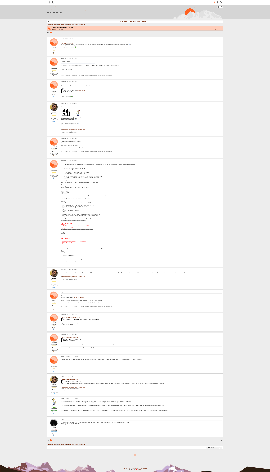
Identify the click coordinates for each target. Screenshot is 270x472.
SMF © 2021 (128, 468)
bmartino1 (54, 67)
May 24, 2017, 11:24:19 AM (69, 398)
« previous (217, 29)
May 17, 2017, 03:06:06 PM (69, 160)
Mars (70, 117)
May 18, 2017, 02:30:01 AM (69, 269)
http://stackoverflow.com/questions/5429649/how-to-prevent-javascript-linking (78, 63)
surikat (54, 29)
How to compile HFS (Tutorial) (79, 129)
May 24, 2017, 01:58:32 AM (69, 376)
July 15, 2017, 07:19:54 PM (69, 419)
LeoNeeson (54, 112)
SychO (139, 469)
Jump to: (204, 447)
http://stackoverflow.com (79, 297)
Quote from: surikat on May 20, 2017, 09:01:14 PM (70, 337)
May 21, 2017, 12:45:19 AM (69, 356)
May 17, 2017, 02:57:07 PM (69, 138)
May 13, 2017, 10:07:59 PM (67, 38)
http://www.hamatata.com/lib (67, 43)
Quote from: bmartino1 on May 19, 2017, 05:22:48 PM (71, 317)
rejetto (54, 427)
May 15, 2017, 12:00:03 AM (69, 103)
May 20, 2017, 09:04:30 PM (69, 334)
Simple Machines (134, 468)
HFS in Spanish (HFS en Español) (68, 129)
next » (220, 29)
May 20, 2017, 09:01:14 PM (69, 314)
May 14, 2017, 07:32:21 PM (69, 81)
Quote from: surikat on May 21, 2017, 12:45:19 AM (70, 379)
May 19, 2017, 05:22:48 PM (69, 292)
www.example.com (81, 68)
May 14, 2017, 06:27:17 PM (69, 58)
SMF (124, 468)
